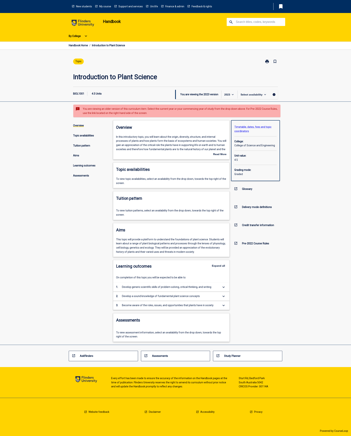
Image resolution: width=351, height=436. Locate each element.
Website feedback (98, 411)
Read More (220, 154)
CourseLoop (341, 430)
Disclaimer (155, 411)
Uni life (154, 6)
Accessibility (207, 411)
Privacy (258, 411)
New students (84, 6)
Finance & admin (174, 6)
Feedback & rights (202, 6)
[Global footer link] (86, 380)
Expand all (218, 265)
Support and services (130, 6)
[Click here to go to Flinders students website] (83, 24)
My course (105, 6)
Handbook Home (78, 45)
